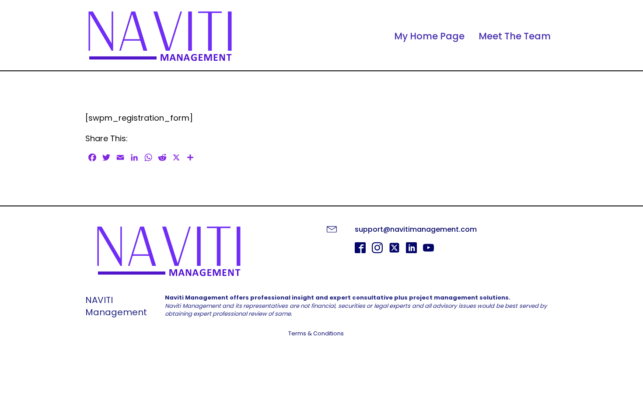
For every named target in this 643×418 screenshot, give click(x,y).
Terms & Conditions (316, 334)
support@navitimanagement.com (416, 229)
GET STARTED (321, 356)
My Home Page (429, 36)
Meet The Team (515, 36)
